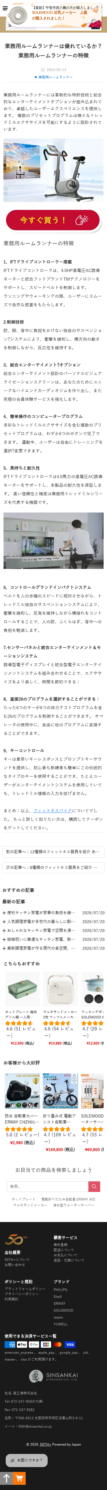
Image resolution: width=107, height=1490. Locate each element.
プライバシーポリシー (22, 1294)
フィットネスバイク (52, 811)
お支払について (66, 1255)
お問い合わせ (15, 1265)
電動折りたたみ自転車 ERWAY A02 (68, 1199)
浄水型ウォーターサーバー (73, 1205)
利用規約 (11, 1299)
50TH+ (45, 1444)
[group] (22, 1031)
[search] (94, 1186)
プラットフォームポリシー (25, 1289)
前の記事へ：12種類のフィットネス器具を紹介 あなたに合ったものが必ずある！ (53, 852)
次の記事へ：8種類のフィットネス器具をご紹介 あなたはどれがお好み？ (53, 868)
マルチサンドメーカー (30, 1205)
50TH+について (17, 1260)
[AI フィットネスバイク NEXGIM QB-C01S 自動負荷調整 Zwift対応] (53, 221)
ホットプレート (24, 1199)
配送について (64, 1250)
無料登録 (60, 1245)
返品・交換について (69, 1260)
